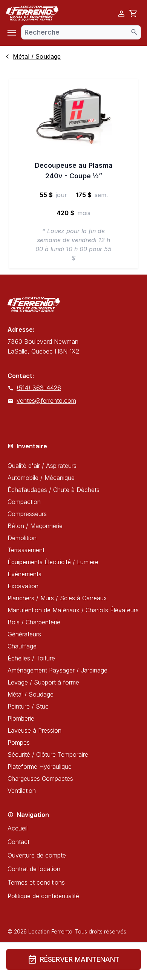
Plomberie (21, 718)
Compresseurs (27, 514)
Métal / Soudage (31, 694)
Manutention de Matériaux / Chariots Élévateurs (73, 610)
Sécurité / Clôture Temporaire (48, 754)
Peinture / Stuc (28, 706)
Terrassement (26, 550)
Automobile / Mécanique (41, 477)
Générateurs (24, 634)
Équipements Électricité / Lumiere (53, 562)
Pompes (19, 742)
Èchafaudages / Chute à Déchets (54, 489)
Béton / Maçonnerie (35, 526)
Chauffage (22, 646)
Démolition (22, 538)
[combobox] (81, 32)
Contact (18, 841)
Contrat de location (34, 869)
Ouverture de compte (37, 855)
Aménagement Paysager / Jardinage (57, 670)
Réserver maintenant (73, 959)
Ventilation (22, 790)
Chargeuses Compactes (40, 778)
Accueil (18, 828)
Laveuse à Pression (34, 730)
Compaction (24, 501)
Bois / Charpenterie (34, 622)
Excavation (23, 586)
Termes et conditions (36, 882)
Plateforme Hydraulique (40, 766)
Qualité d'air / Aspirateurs (42, 465)
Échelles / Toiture (31, 658)
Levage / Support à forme (43, 682)
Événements (24, 574)
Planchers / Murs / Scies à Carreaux (57, 598)
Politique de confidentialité (43, 896)
